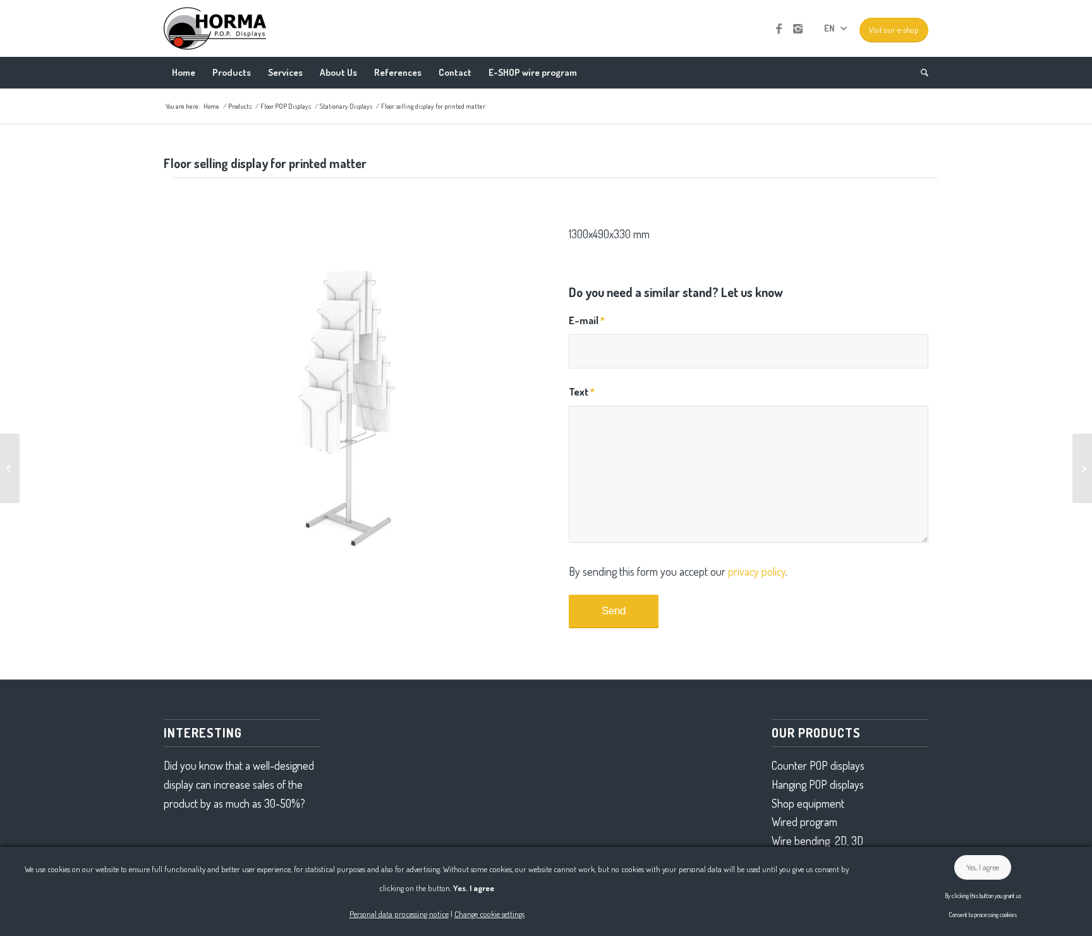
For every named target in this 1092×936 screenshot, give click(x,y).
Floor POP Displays (285, 106)
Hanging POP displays (818, 784)
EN (829, 28)
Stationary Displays (346, 106)
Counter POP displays (818, 765)
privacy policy (757, 571)
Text (582, 391)
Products (240, 106)
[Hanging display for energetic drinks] (1082, 468)
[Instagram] (797, 28)
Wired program (804, 822)
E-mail (587, 320)
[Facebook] (778, 28)
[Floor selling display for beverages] (10, 468)
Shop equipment (808, 803)
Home (211, 106)
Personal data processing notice (399, 914)
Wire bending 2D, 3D (817, 841)
